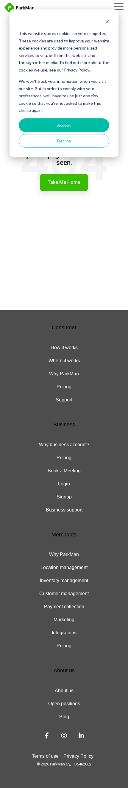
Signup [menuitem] (64, 496)
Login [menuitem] (64, 483)
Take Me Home (64, 182)
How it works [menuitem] (64, 347)
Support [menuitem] (64, 399)
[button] (119, 6)
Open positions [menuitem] (64, 703)
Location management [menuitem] (64, 567)
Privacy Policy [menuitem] (78, 756)
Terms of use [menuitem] (45, 756)
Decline (64, 140)
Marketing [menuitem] (64, 619)
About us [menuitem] (64, 690)
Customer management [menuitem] (64, 593)
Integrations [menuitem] (64, 632)
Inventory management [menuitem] (64, 580)
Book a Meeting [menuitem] (64, 470)
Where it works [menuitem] (64, 360)
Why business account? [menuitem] (64, 444)
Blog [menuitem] (64, 716)
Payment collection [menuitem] (64, 606)
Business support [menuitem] (64, 509)
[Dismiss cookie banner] (107, 22)
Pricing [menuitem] (64, 386)
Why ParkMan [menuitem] (64, 373)
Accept (64, 125)
